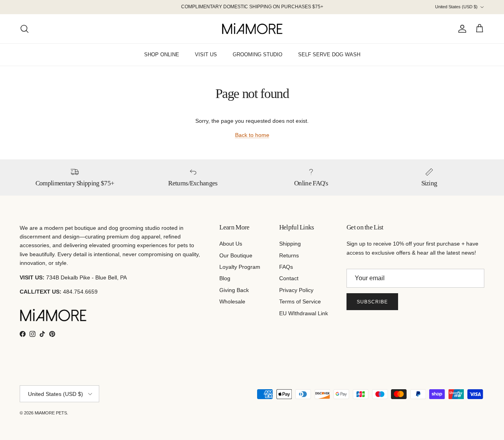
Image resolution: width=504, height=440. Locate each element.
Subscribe (372, 302)
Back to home (252, 135)
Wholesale (232, 301)
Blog (224, 278)
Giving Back (234, 290)
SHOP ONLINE (161, 54)
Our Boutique (235, 255)
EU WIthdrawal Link (303, 313)
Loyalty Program (239, 267)
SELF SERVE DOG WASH (329, 54)
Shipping (290, 243)
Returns (289, 255)
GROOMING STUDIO (257, 54)
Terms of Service (300, 301)
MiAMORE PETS (51, 412)
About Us (230, 243)
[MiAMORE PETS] (252, 28)
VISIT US (206, 54)
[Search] (24, 28)
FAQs (286, 267)
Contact (288, 278)
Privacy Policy (296, 290)
